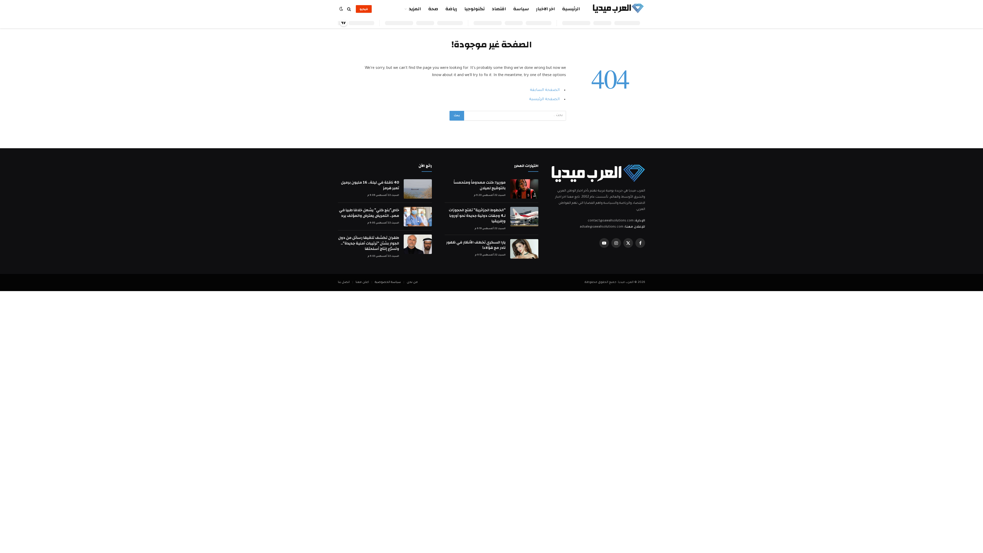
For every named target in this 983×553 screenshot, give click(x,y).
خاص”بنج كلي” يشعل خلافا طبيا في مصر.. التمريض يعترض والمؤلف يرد (369, 212)
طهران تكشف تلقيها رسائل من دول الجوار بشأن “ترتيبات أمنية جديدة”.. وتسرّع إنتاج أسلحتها (368, 243)
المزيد (415, 9)
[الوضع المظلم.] (341, 9)
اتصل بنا (344, 282)
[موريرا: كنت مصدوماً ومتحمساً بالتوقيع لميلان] (524, 189)
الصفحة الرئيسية (544, 99)
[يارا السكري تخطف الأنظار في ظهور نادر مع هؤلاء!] (524, 249)
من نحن (412, 282)
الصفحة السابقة (545, 90)
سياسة (521, 9)
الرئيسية (571, 9)
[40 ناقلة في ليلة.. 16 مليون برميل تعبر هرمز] (418, 189)
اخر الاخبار (545, 9)
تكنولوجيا (474, 9)
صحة (433, 9)
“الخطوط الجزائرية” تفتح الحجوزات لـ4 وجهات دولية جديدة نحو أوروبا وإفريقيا (477, 215)
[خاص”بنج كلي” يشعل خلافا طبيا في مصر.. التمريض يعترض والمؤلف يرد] (418, 216)
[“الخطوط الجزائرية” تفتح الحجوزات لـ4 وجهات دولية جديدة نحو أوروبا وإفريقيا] (524, 216)
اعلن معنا (362, 282)
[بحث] (349, 9)
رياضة (451, 9)
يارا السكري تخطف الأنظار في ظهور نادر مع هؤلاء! (476, 245)
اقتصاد (499, 9)
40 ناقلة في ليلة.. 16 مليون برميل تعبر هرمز (370, 185)
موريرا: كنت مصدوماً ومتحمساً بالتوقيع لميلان (480, 185)
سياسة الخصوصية (388, 282)
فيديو (364, 9)
